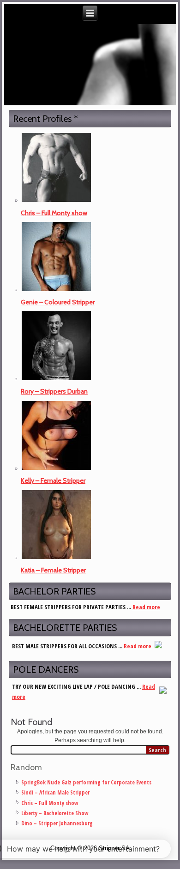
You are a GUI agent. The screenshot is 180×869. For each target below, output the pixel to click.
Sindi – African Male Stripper (55, 792)
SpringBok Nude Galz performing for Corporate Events (86, 782)
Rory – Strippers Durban (54, 391)
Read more (146, 607)
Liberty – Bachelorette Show (55, 813)
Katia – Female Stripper (53, 570)
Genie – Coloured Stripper (58, 302)
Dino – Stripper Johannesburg (57, 823)
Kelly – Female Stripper (53, 480)
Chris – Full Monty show (54, 213)
